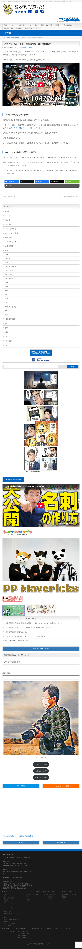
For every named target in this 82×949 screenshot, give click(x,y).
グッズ (7, 259)
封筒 (5, 896)
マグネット (9, 278)
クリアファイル (31, 898)
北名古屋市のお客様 (23, 931)
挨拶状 (6, 921)
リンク (68, 928)
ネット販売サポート (49, 898)
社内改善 (8, 341)
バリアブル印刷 (10, 229)
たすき (6, 915)
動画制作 (24, 47)
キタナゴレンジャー (22, 128)
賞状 (5, 917)
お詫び (7, 215)
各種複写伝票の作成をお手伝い (16, 632)
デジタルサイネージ (12, 242)
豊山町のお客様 (22, 935)
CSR (7, 211)
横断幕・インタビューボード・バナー (13, 913)
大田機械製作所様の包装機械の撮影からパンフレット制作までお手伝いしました (34, 623)
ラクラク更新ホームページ (51, 896)
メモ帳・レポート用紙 (32, 894)
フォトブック (7, 925)
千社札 (28, 900)
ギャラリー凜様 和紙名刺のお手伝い (69, 196)
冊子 (6, 295)
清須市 (7, 336)
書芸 (6, 332)
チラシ (7, 262)
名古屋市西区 (10, 319)
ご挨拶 (7, 220)
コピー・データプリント (10, 923)
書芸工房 (64, 898)
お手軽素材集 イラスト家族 (69, 894)
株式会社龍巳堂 (38, 944)
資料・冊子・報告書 (9, 898)
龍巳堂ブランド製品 (67, 891)
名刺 (6, 299)
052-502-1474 (72, 19)
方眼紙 (6, 900)
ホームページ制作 (11, 233)
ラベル (7, 283)
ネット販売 (9, 224)
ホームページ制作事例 (49, 894)
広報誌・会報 (7, 911)
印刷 (6, 250)
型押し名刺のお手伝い (9, 196)
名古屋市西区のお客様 (23, 933)
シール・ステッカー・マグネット (12, 904)
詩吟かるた (64, 896)
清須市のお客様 (22, 937)
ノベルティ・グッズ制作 (33, 891)
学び (6, 323)
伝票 (6, 290)
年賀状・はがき (10, 307)
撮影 (6, 328)
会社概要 (48, 928)
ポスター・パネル (8, 907)
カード (7, 254)
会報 (6, 287)
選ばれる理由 (22, 928)
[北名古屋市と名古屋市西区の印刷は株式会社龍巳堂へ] (24, 12)
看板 (6, 311)
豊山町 (7, 345)
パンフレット (10, 271)
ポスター (8, 274)
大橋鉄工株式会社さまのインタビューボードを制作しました (26, 636)
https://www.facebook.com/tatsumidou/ (17, 836)
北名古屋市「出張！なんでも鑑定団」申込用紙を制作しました (27, 627)
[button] (41, 648)
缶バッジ (8, 315)
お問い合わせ (58, 928)
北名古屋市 (29, 47)
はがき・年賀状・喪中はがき (11, 919)
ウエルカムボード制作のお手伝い (17, 641)
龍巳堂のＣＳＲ (37, 928)
